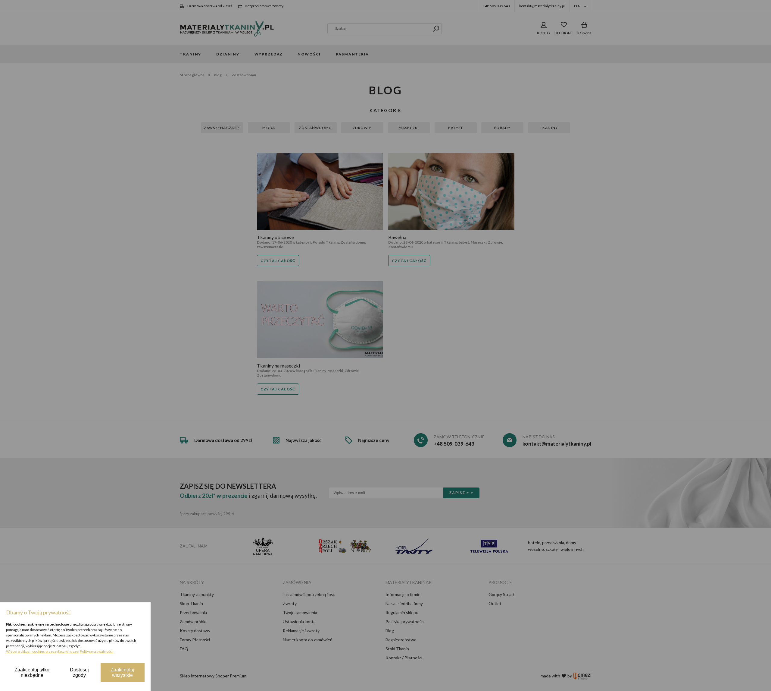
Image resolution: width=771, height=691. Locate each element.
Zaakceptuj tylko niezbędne (31, 672)
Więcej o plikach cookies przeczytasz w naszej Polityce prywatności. (60, 651)
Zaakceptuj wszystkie (122, 672)
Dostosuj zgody (79, 672)
